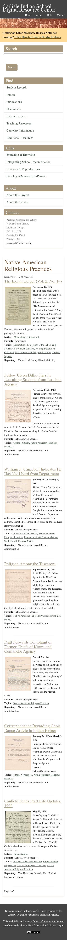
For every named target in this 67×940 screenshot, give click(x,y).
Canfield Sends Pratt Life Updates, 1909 (33, 803)
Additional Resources (20, 137)
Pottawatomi (33, 337)
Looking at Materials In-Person (26, 176)
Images (11, 94)
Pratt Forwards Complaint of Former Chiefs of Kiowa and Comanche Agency (28, 646)
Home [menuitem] (28, 15)
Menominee (19, 337)
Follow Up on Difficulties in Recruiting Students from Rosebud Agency (33, 379)
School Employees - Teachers (31, 865)
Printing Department (45, 348)
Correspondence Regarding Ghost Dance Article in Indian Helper (32, 728)
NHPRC (54, 914)
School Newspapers (22, 774)
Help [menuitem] (49, 15)
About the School (17, 202)
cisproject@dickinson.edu (19, 242)
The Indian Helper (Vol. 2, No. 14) (33, 281)
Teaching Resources (19, 123)
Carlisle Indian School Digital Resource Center (29, 6)
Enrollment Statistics (24, 348)
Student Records (17, 87)
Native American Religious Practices (33, 352)
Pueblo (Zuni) (21, 853)
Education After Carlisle (25, 533)
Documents (14, 109)
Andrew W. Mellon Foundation (23, 914)
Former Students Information (27, 861)
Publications (14, 102)
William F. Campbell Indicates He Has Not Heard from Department (33, 471)
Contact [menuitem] (60, 15)
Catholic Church (21, 442)
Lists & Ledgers (17, 116)
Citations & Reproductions (23, 169)
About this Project (18, 195)
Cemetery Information (20, 130)
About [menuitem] (39, 15)
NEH (42, 914)
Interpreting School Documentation (29, 162)
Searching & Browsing (21, 154)
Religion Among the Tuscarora (29, 563)
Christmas (9, 352)
